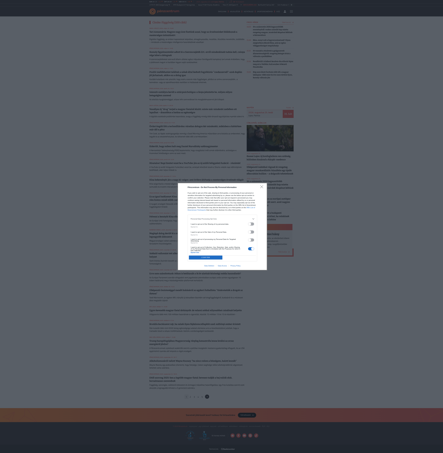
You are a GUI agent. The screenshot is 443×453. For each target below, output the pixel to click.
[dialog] (222, 226)
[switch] (251, 224)
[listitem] (222, 219)
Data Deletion (209, 266)
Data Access (222, 266)
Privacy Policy (235, 266)
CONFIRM (205, 257)
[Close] (262, 187)
